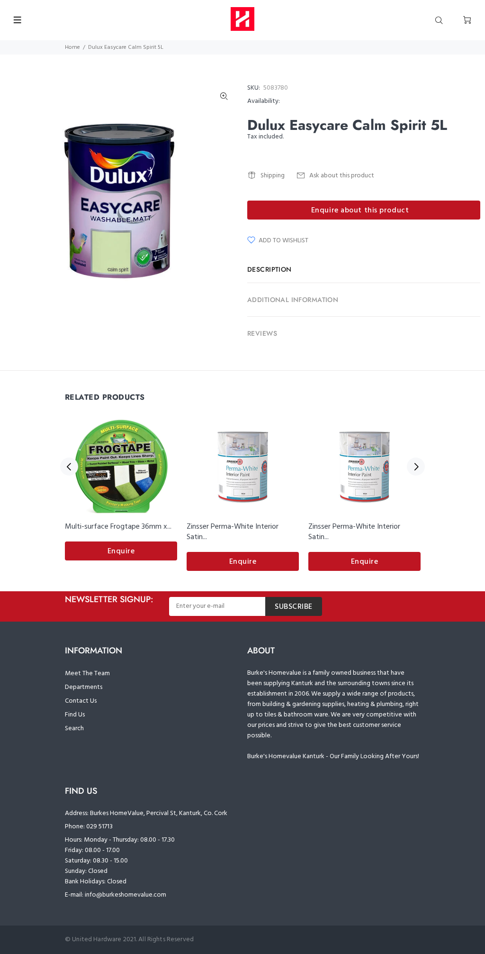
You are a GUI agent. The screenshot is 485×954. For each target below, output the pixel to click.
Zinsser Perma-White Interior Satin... (232, 532)
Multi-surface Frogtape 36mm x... (118, 527)
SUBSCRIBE (294, 607)
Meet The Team (87, 673)
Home (72, 47)
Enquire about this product (360, 210)
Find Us (75, 714)
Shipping (272, 175)
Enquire (121, 551)
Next (416, 467)
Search (74, 728)
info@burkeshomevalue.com (125, 895)
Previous (69, 467)
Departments (83, 687)
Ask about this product (341, 175)
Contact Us (81, 701)
